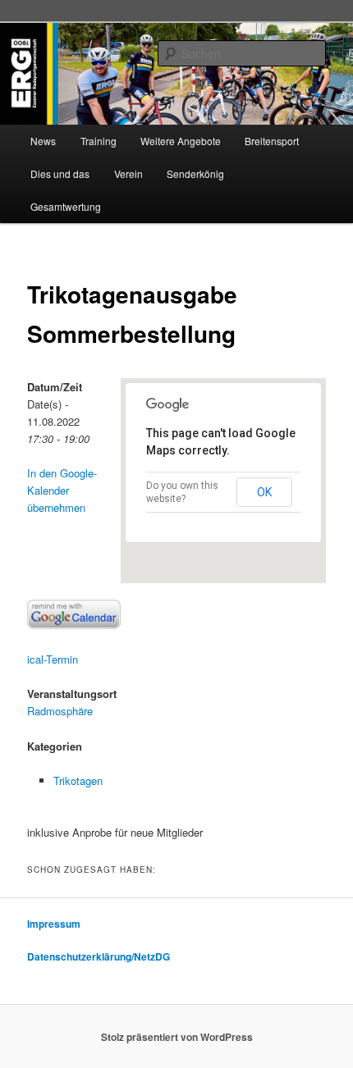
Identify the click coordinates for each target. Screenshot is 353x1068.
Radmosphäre (60, 711)
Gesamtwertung (65, 206)
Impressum (53, 923)
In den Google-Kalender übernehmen (62, 490)
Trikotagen (78, 780)
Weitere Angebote (180, 141)
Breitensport (272, 141)
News (43, 141)
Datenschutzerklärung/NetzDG (98, 956)
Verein (128, 173)
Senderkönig (195, 173)
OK (264, 492)
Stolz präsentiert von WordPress (177, 1036)
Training (98, 141)
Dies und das (59, 173)
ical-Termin (52, 659)
